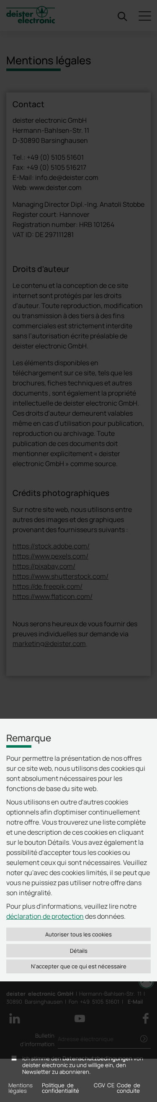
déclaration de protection (45, 916)
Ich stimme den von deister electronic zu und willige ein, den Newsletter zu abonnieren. (82, 1065)
